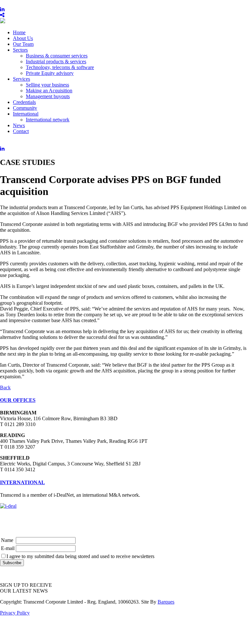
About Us (23, 38)
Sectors (20, 50)
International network (47, 119)
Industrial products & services (56, 61)
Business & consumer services (57, 55)
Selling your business (47, 84)
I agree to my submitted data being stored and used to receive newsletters (80, 556)
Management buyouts (48, 96)
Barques (166, 602)
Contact (21, 131)
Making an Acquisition (49, 90)
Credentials (24, 102)
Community (25, 108)
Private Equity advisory (50, 73)
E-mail (8, 548)
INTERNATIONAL (22, 482)
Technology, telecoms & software (60, 67)
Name (7, 540)
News (19, 125)
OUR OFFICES (18, 400)
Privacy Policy (15, 613)
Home (19, 32)
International (25, 114)
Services (21, 79)
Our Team (23, 44)
